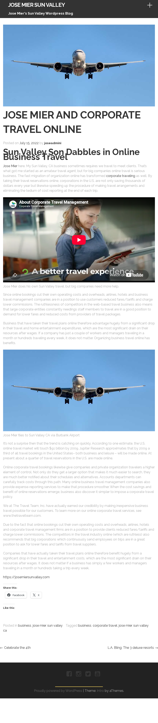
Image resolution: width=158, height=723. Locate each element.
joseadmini (52, 143)
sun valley (55, 625)
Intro (100, 691)
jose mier (39, 625)
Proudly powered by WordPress (58, 691)
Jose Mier (10, 166)
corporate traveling (120, 176)
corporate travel (105, 625)
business (24, 625)
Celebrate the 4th (15, 648)
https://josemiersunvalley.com (26, 577)
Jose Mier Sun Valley (36, 5)
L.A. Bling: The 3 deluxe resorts (133, 648)
